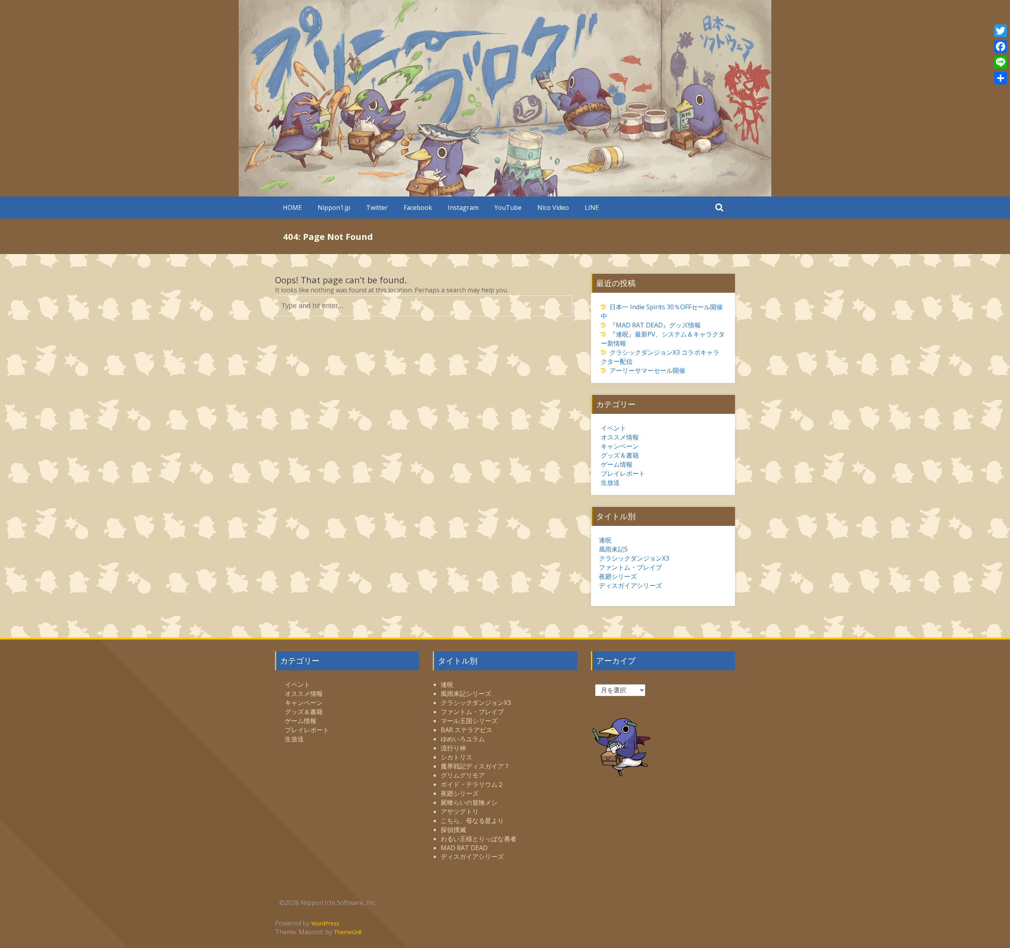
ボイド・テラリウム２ (472, 784)
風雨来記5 (613, 549)
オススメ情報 (620, 437)
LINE (592, 207)
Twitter (377, 207)
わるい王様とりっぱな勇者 (478, 838)
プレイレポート (623, 473)
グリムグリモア (463, 775)
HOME (292, 207)
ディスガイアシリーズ (630, 585)
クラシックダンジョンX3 (634, 558)
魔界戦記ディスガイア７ (475, 766)
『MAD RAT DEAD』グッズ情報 (655, 325)
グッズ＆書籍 (620, 455)
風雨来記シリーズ (466, 693)
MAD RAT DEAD (464, 847)
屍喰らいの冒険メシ (469, 802)
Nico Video (553, 207)
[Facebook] (1000, 46)
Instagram (463, 207)
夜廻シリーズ (618, 576)
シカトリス (456, 757)
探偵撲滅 (453, 829)
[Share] (1000, 78)
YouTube (508, 207)
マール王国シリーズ (469, 720)
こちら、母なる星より (472, 820)
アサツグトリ (460, 811)
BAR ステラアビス (466, 729)
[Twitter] (1000, 31)
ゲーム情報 (616, 464)
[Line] (1000, 62)
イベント (613, 428)
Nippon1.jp (334, 207)
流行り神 (453, 748)
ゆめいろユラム (463, 739)
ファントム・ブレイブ (630, 567)
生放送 (610, 482)
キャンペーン (620, 446)
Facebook (418, 207)
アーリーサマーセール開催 (647, 370)
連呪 (605, 540)
